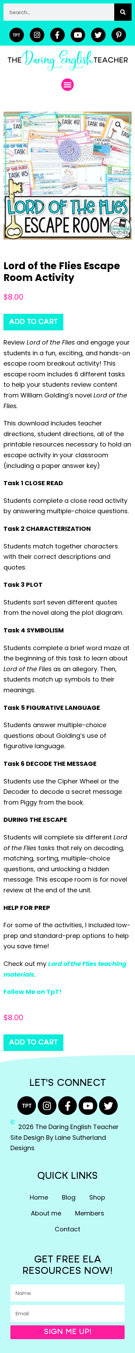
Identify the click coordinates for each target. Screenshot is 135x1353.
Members (89, 1213)
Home (39, 1197)
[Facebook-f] (57, 35)
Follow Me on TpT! (32, 991)
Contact (67, 1229)
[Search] (123, 12)
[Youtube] (78, 35)
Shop (97, 1197)
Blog (68, 1197)
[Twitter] (98, 35)
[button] (67, 84)
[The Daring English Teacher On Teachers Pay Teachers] (16, 35)
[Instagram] (37, 35)
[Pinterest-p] (118, 35)
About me (46, 1213)
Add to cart (33, 322)
